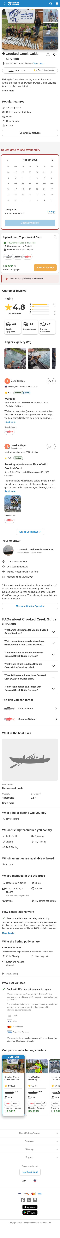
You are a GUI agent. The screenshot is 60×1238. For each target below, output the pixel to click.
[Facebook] (23, 1200)
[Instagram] (35, 1200)
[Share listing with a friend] (48, 54)
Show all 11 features (30, 133)
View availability (45, 267)
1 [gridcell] (22, 200)
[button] (30, 211)
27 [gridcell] (37, 195)
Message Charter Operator (30, 606)
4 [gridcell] (44, 200)
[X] (29, 1200)
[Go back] (4, 3)
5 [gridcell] (51, 200)
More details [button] (8, 933)
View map (38, 63)
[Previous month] (52, 160)
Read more (9, 422)
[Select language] (35, 1181)
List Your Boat (30, 1172)
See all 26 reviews (28, 532)
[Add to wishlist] (55, 54)
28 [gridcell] (44, 195)
